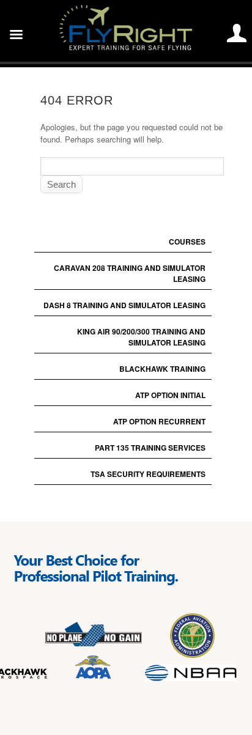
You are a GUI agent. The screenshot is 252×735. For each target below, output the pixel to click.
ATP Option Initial (170, 395)
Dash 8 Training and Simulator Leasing (124, 305)
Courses (187, 241)
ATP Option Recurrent (159, 421)
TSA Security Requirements (148, 473)
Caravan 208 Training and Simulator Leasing (130, 273)
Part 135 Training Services (150, 447)
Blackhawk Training (162, 368)
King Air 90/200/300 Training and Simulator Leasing (141, 337)
